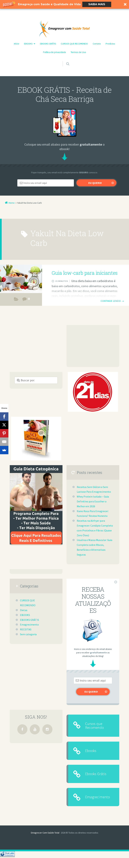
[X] (4, 425)
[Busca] (64, 61)
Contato (97, 43)
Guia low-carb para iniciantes (85, 273)
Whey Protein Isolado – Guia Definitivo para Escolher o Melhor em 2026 (93, 501)
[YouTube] (35, 729)
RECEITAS (25, 629)
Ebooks (90, 750)
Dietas (16, 300)
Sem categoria (28, 634)
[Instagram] (47, 729)
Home (12, 202)
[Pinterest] (4, 433)
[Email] (4, 441)
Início (16, 43)
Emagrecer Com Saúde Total (45, 832)
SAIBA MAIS (96, 4)
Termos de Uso (78, 52)
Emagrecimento (29, 624)
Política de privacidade (54, 52)
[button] (64, 4)
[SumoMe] (4, 450)
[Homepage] (64, 29)
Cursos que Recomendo (94, 725)
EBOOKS (28, 43)
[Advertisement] (93, 346)
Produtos (110, 43)
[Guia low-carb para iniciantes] (21, 279)
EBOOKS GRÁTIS (48, 43)
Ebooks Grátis (95, 774)
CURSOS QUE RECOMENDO (74, 43)
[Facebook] (22, 729)
